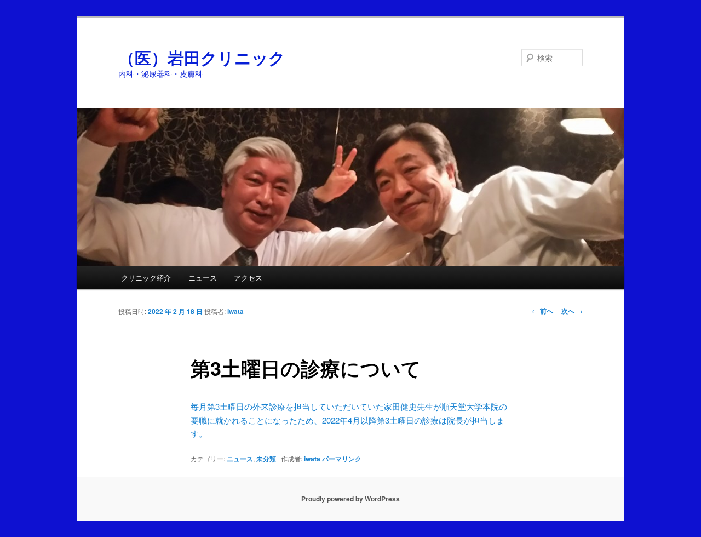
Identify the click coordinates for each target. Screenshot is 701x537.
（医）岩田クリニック (201, 57)
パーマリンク (341, 459)
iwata (235, 311)
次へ (572, 311)
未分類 (266, 459)
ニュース (202, 277)
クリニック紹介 (146, 277)
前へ (542, 311)
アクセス (248, 277)
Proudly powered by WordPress (350, 499)
